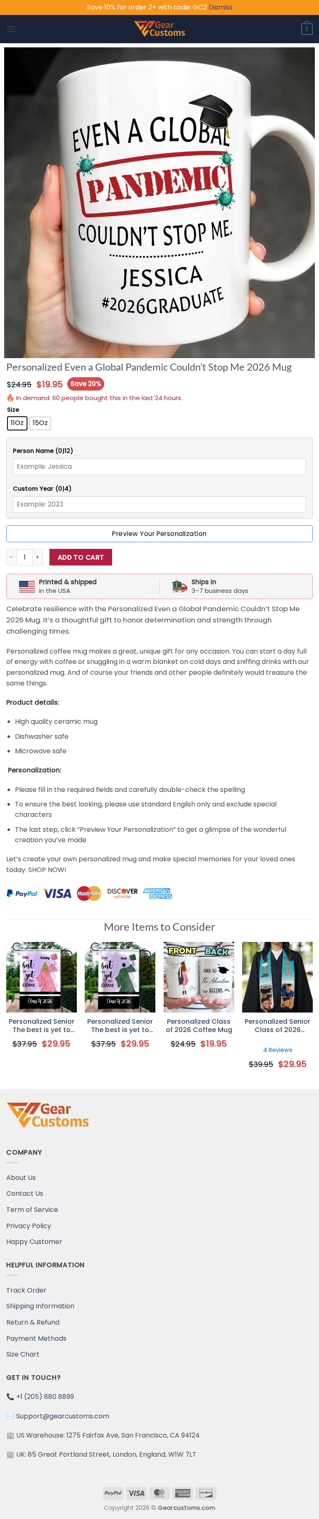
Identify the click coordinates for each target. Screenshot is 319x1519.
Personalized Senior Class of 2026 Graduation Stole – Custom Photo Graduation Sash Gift (277, 1026)
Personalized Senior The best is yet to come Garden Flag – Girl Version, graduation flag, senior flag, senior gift (41, 1026)
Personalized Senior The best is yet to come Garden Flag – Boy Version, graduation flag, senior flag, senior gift (120, 1026)
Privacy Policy (28, 1226)
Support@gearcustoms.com (62, 1416)
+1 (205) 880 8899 (45, 1396)
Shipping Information (40, 1306)
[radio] (17, 423)
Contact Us (24, 1193)
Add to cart (81, 557)
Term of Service (32, 1209)
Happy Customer (34, 1241)
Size (13, 410)
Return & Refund (32, 1322)
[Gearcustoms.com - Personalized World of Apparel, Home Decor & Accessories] (160, 29)
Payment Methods (36, 1338)
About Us (21, 1177)
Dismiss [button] (221, 7)
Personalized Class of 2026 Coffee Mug (199, 1026)
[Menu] (11, 29)
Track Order (26, 1290)
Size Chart (22, 1354)
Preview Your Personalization (159, 533)
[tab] (159, 451)
